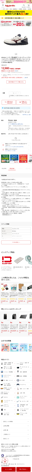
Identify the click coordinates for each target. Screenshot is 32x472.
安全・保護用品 (13, 9)
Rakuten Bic (10, 6)
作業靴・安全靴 (22, 9)
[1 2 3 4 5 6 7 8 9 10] (14, 93)
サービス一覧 (4, 464)
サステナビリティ (21, 464)
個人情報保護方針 (5, 465)
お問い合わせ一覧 (12, 464)
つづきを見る (15, 242)
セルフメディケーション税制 (7, 449)
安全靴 (29, 9)
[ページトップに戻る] (29, 466)
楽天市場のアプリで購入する (16, 82)
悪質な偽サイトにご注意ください (8, 450)
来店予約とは (25, 114)
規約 (30, 114)
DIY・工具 (5, 9)
